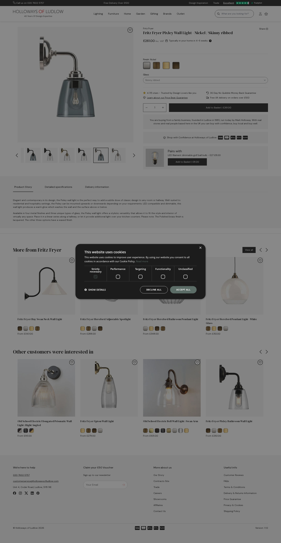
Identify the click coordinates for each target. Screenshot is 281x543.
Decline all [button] (153, 289)
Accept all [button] (183, 289)
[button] (95, 289)
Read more (142, 261)
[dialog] (140, 271)
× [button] (200, 248)
